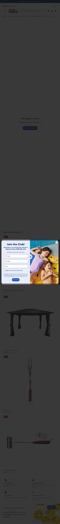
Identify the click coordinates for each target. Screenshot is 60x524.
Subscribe (16, 280)
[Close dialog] (56, 242)
